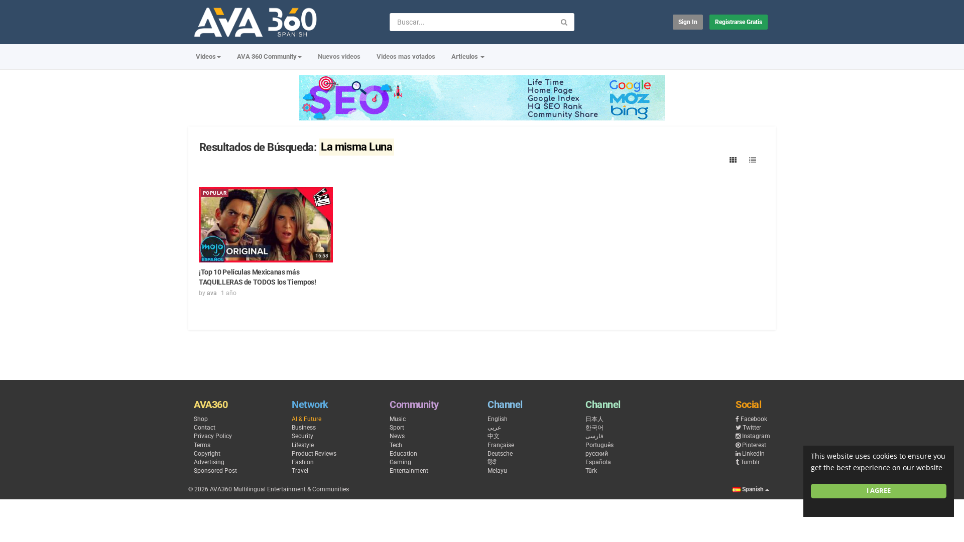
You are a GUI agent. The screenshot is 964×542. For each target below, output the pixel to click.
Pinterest (754, 445)
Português (599, 445)
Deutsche (500, 453)
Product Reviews (314, 453)
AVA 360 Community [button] (267, 56)
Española (598, 462)
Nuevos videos (339, 56)
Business (304, 427)
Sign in (687, 22)
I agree (879, 490)
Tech (396, 445)
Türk (591, 470)
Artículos (465, 56)
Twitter (752, 427)
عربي (494, 427)
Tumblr (750, 462)
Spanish (753, 489)
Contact (204, 427)
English (498, 419)
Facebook (754, 419)
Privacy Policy (213, 436)
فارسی (594, 436)
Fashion (303, 462)
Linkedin (753, 453)
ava (212, 293)
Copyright (207, 453)
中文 (494, 436)
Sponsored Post (215, 470)
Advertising (209, 462)
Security (302, 436)
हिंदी (492, 462)
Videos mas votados (406, 56)
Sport (397, 427)
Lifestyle (303, 445)
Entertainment (409, 470)
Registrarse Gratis (738, 22)
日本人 (594, 419)
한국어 (594, 427)
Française (501, 445)
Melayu (497, 470)
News (397, 436)
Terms (202, 445)
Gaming (400, 462)
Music (398, 419)
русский (596, 453)
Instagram (756, 436)
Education (403, 453)
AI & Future (306, 419)
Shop (201, 419)
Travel (300, 470)
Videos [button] (206, 56)
